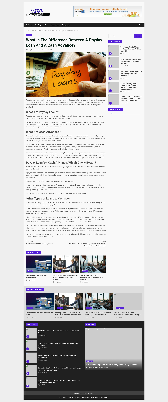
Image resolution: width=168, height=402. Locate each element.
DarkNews (94, 397)
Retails (46, 25)
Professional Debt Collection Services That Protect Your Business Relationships (113, 99)
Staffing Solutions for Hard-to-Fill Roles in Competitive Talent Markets (66, 264)
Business (29, 25)
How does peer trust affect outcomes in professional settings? (113, 62)
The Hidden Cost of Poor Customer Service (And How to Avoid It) (93, 264)
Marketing (89, 361)
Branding (38, 25)
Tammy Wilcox (92, 367)
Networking (55, 25)
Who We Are (88, 393)
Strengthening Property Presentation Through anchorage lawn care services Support (113, 87)
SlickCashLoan (83, 234)
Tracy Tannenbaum (33, 50)
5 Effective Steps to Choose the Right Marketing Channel (113, 349)
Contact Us (78, 393)
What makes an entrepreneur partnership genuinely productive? (113, 75)
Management (65, 25)
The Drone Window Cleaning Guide (39, 242)
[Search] (139, 25)
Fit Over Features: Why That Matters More (39, 264)
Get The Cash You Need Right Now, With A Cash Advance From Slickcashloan (87, 243)
